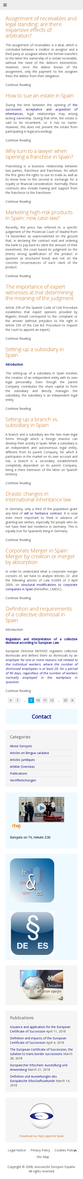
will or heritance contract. (43, 513)
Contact (41, 716)
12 (52, 700)
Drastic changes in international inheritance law (38, 496)
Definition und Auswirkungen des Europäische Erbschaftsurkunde (33, 1078)
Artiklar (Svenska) (22, 766)
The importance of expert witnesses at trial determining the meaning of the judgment (39, 292)
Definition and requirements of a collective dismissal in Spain (39, 614)
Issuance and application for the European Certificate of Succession (40, 1029)
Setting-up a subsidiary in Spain (35, 351)
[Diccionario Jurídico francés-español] (32, 880)
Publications (18, 773)
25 (65, 700)
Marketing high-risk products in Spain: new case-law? (39, 214)
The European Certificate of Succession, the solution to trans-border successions (41, 1051)
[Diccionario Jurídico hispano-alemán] (32, 933)
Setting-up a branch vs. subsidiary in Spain (32, 422)
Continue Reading (18, 85)
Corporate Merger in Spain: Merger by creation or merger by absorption (40, 556)
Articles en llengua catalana (29, 753)
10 (38, 700)
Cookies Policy (65, 1150)
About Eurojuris (21, 746)
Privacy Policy (40, 1150)
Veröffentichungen (23, 780)
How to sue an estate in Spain (40, 95)
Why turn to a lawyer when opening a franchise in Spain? (39, 153)
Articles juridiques (22, 760)
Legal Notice (17, 1150)
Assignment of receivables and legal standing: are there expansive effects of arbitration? (41, 27)
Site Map (43, 1157)
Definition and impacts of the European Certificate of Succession (38, 1040)
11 (45, 700)
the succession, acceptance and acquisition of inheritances (41, 109)
